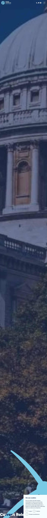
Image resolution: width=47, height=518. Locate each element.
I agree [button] (30, 511)
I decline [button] (38, 511)
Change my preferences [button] (34, 514)
